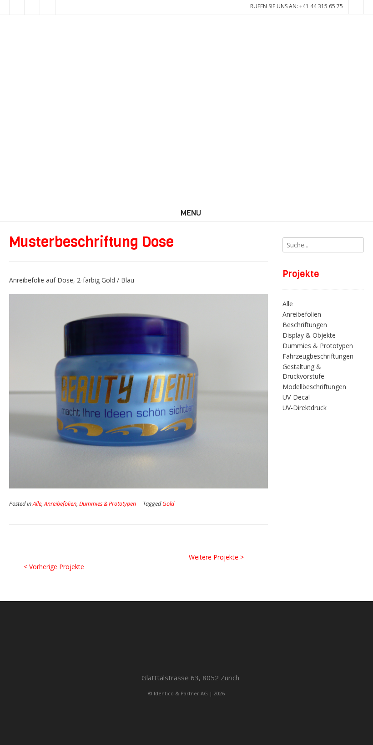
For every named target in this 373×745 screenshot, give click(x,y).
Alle (37, 504)
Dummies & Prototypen (107, 504)
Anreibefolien (60, 504)
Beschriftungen (304, 324)
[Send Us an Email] (17, 7)
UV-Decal (296, 397)
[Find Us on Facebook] (32, 7)
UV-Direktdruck (304, 407)
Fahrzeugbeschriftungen (317, 356)
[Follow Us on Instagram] (47, 7)
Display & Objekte (309, 335)
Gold (168, 504)
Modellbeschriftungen (314, 386)
